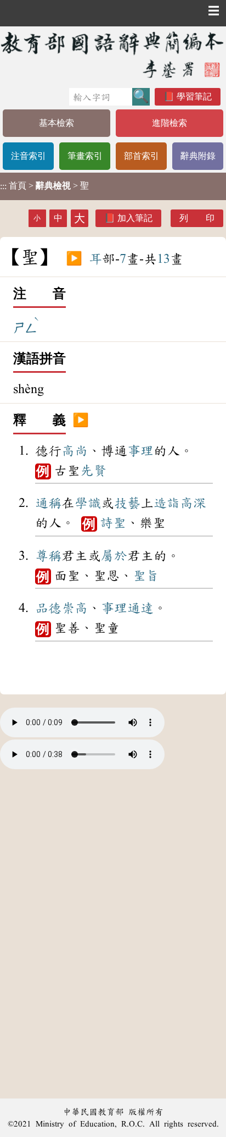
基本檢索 (56, 123)
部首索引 (141, 156)
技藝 (127, 503)
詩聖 (113, 522)
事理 (140, 450)
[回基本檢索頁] (113, 54)
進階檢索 (169, 123)
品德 (48, 608)
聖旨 (146, 575)
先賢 (93, 470)
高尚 (74, 450)
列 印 (196, 218)
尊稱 (48, 555)
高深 (193, 503)
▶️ (74, 259)
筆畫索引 (85, 156)
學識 (88, 503)
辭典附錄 (198, 156)
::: (3, 186)
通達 (140, 608)
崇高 (74, 608)
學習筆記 (194, 96)
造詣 (167, 503)
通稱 (48, 503)
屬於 (114, 555)
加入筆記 (134, 218)
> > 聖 (44, 186)
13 (163, 259)
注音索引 (28, 156)
